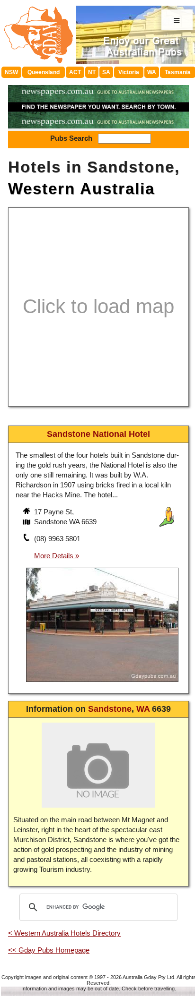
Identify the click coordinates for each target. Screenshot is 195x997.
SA (106, 72)
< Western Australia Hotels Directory (64, 933)
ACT (75, 72)
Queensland (43, 72)
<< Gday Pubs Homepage (48, 950)
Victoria (128, 72)
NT (92, 72)
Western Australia (81, 188)
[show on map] (27, 523)
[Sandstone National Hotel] (102, 682)
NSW (11, 72)
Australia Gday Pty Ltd (148, 977)
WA (151, 72)
